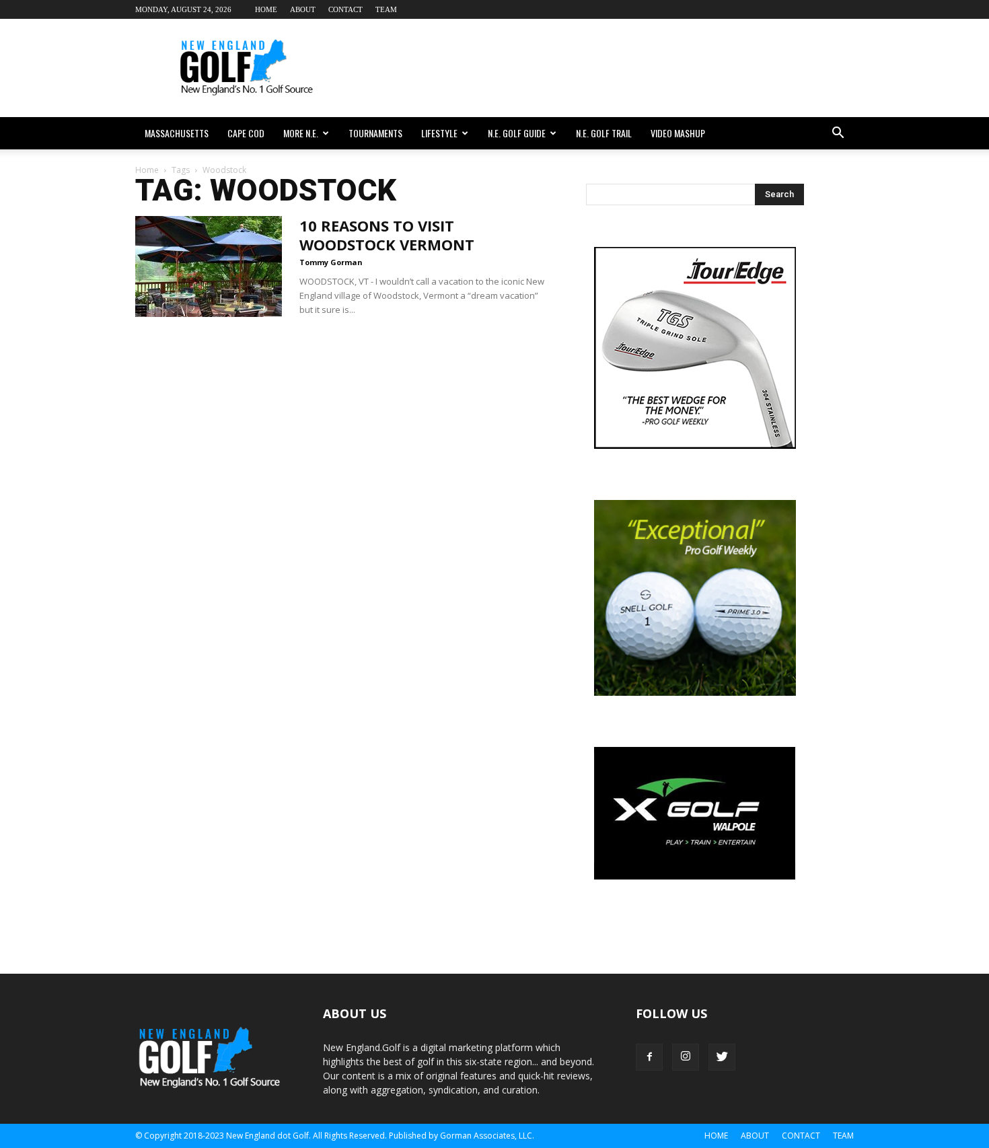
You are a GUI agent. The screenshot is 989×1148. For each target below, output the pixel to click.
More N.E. (300, 133)
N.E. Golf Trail (604, 133)
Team (386, 9)
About (303, 9)
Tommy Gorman (331, 262)
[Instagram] (685, 1057)
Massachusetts (177, 133)
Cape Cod (245, 133)
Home (266, 9)
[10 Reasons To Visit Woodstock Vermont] (208, 266)
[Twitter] (721, 1057)
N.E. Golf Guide (517, 133)
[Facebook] (649, 1057)
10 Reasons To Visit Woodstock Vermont (386, 234)
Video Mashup (678, 133)
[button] (837, 133)
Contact (345, 9)
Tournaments (375, 133)
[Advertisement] (609, 68)
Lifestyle (439, 133)
